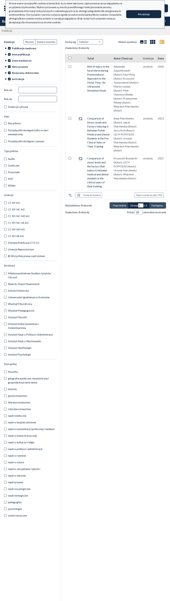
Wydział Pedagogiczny (21, 310)
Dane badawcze (22, 60)
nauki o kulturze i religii (21, 442)
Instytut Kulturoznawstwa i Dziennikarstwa (23, 325)
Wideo (12, 185)
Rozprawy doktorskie (25, 72)
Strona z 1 (138, 205)
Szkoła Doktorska (18, 290)
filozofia (13, 371)
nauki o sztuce (16, 462)
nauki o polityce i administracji (25, 448)
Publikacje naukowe (24, 48)
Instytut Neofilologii (19, 347)
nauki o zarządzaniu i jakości (24, 468)
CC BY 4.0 (14, 202)
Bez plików (14, 123)
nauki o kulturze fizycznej (22, 435)
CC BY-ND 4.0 (16, 229)
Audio (11, 158)
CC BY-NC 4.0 (16, 209)
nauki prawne (15, 482)
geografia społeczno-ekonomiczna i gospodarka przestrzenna (28, 380)
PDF (10, 178)
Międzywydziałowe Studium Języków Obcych (29, 275)
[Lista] (143, 42)
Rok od (8, 89)
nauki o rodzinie (17, 455)
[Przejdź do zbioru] (80, 118)
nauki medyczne (17, 415)
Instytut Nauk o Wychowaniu (24, 341)
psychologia (15, 508)
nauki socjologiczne (19, 488)
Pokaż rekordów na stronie (146, 212)
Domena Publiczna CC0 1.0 (23, 242)
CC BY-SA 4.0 (16, 236)
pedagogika (15, 502)
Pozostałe (14, 172)
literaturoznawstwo (19, 402)
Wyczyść (29, 41)
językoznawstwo (17, 395)
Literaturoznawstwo (19, 409)
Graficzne (13, 165)
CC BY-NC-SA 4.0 (18, 222)
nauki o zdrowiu (17, 475)
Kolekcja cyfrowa (18, 106)
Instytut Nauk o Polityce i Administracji (30, 334)
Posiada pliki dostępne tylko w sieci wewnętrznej (28, 132)
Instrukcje (18, 79)
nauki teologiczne (18, 495)
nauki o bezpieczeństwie (22, 422)
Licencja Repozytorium (21, 249)
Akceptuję (144, 14)
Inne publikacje (21, 54)
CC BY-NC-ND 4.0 (18, 216)
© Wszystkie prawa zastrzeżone (26, 256)
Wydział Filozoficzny (20, 303)
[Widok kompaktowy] (153, 42)
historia (12, 389)
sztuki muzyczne (17, 515)
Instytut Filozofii (17, 317)
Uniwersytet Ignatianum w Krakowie (28, 297)
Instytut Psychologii (19, 354)
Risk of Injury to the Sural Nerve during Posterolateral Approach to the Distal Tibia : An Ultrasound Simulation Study (98, 78)
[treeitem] (30, 48)
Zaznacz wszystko (46, 41)
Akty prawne (20, 66)
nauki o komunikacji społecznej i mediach (31, 428)
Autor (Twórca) (123, 58)
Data (161, 58)
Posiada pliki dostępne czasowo (26, 141)
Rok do (8, 98)
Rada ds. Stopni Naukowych (24, 283)
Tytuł (90, 58)
